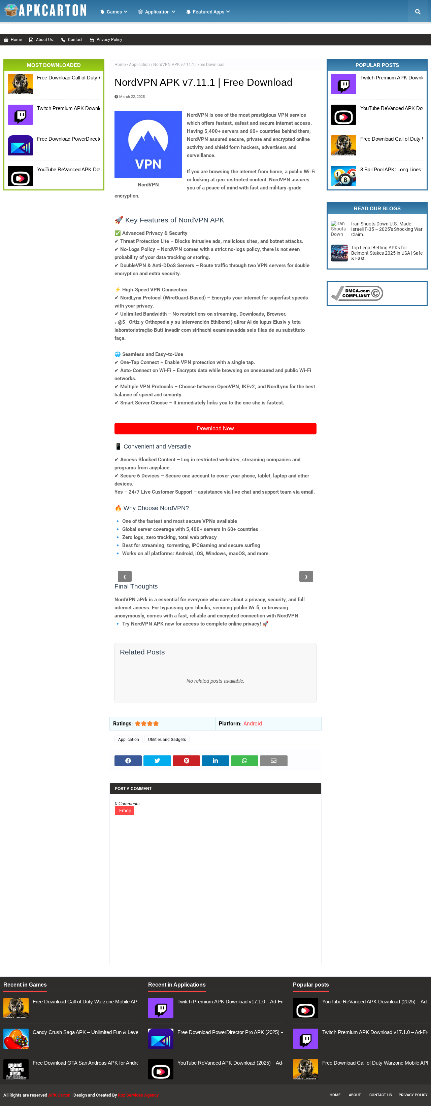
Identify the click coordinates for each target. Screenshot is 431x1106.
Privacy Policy (109, 39)
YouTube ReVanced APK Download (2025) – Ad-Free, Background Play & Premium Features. (67, 169)
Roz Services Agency (138, 1095)
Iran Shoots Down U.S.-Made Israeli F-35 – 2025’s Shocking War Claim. (387, 229)
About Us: (45, 39)
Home (16, 39)
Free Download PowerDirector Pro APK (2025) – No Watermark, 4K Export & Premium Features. (67, 139)
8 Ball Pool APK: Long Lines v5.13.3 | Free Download (390, 169)
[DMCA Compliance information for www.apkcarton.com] (357, 299)
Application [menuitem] (157, 11)
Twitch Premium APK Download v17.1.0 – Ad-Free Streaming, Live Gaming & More (67, 108)
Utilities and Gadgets (167, 739)
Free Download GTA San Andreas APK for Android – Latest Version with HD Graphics (84, 1063)
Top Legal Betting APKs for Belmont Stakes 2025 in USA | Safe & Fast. (387, 253)
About (355, 1095)
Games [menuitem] (114, 11)
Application (139, 64)
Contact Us (380, 1095)
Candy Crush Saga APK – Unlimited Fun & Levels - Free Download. (84, 1032)
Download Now (215, 428)
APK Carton (59, 1095)
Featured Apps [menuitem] (208, 11)
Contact (75, 39)
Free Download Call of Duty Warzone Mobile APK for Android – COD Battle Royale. (67, 77)
